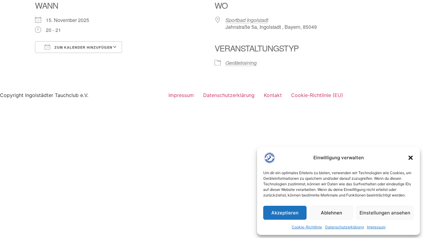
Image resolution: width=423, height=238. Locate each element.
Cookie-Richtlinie (307, 227)
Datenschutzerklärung (344, 227)
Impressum (376, 227)
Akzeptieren (285, 213)
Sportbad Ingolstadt (246, 20)
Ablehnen (331, 213)
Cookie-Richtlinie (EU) (317, 95)
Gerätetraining (241, 62)
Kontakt (273, 95)
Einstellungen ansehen (385, 213)
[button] (411, 158)
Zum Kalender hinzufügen (82, 47)
